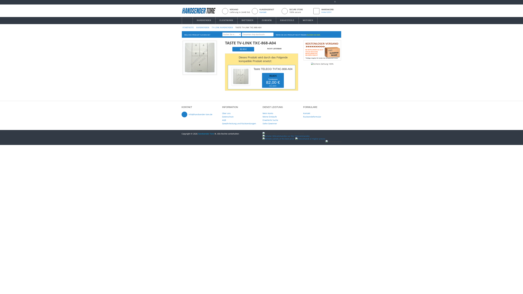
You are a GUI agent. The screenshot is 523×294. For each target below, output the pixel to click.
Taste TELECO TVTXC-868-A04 (273, 69)
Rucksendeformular (312, 116)
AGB (224, 120)
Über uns (226, 113)
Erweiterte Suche (270, 120)
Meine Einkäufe (270, 116)
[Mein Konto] (325, 3)
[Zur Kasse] (329, 3)
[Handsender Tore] (201, 10)
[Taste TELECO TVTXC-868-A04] (241, 68)
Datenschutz (228, 116)
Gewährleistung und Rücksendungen (239, 123)
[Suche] (271, 34)
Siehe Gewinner (270, 123)
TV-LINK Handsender (222, 28)
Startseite (188, 28)
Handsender (203, 28)
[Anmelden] (340, 3)
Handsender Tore (206, 133)
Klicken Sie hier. (313, 35)
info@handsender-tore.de (200, 114)
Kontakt (306, 113)
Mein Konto (268, 113)
